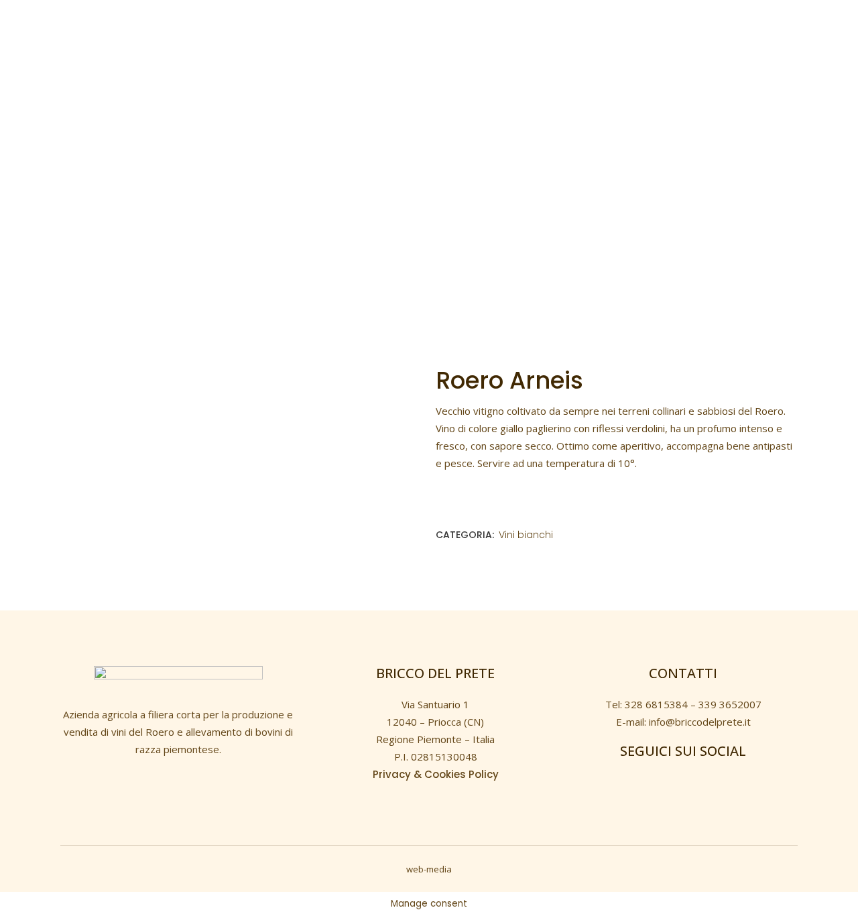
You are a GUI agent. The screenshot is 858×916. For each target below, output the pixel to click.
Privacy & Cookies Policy (436, 774)
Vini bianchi (526, 534)
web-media (429, 869)
